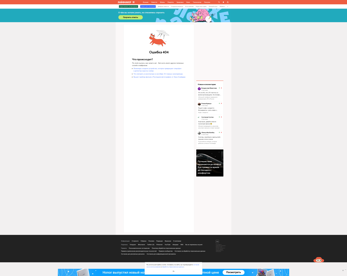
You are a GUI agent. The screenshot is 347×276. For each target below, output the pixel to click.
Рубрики (143, 241)
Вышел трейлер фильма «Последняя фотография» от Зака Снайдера (159, 77)
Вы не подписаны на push (193, 244)
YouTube (167, 244)
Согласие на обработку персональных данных (190, 251)
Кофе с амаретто (203, 112)
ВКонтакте (141, 244)
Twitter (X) (150, 244)
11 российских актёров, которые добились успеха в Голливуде (207, 142)
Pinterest (159, 244)
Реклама (151, 241)
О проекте (135, 241)
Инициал (175, 244)
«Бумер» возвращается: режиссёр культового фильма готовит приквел (209, 127)
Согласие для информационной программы (161, 254)
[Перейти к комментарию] (209, 93)
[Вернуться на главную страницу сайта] (124, 2)
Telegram (133, 244)
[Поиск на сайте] (219, 2)
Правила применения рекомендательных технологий (139, 251)
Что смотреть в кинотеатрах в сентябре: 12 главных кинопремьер (158, 74)
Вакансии (168, 241)
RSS (182, 244)
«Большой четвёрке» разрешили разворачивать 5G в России (207, 98)
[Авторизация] (228, 2)
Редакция (159, 241)
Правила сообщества (166, 251)
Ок (173, 271)
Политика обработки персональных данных (166, 248)
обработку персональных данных (173, 267)
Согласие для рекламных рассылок (133, 254)
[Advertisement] (209, 51)
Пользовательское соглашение (139, 248)
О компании (177, 241)
